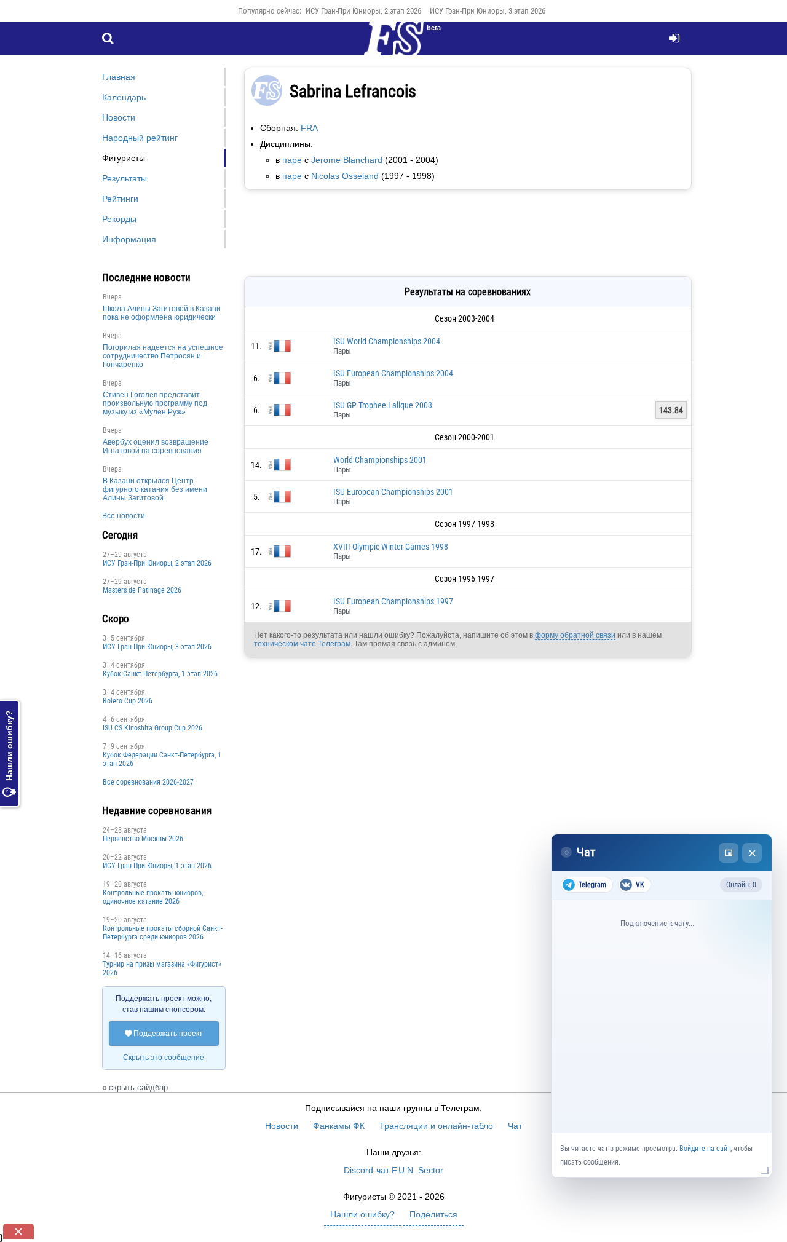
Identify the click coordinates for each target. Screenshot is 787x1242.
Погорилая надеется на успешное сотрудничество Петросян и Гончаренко (163, 356)
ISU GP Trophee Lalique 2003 (382, 405)
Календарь (124, 97)
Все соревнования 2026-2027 (148, 782)
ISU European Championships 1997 (393, 601)
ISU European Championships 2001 (393, 492)
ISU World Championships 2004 (386, 341)
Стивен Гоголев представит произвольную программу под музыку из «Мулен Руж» (155, 403)
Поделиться (433, 1214)
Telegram (592, 884)
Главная (118, 77)
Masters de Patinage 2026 (142, 590)
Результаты (124, 178)
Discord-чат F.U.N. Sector (393, 1170)
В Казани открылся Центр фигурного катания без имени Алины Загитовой (155, 489)
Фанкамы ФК (339, 1126)
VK (640, 884)
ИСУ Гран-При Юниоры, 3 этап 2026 (487, 10)
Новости (118, 117)
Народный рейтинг (140, 138)
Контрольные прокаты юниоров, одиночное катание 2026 (153, 897)
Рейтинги (120, 199)
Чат (515, 1126)
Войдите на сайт (704, 1148)
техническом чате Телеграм (302, 643)
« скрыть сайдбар (135, 1087)
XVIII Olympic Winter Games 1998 (390, 547)
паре (292, 160)
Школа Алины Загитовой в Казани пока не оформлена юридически (162, 313)
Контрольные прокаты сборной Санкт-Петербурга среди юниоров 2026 (163, 932)
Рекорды (119, 219)
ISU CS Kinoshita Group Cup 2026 (152, 728)
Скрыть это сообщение (163, 1057)
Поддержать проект (164, 1033)
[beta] (393, 45)
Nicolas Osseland (345, 176)
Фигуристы (123, 158)
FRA (309, 128)
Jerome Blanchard (346, 160)
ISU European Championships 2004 (393, 373)
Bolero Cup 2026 (127, 701)
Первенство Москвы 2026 (143, 838)
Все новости (123, 516)
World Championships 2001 (380, 460)
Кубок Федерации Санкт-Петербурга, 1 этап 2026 (162, 759)
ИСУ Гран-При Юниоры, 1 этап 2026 (157, 865)
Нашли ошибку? (9, 753)
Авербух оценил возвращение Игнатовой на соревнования (155, 446)
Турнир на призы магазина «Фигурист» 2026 (162, 968)
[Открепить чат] (728, 853)
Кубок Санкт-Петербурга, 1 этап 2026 (160, 674)
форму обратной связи (575, 635)
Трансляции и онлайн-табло (436, 1126)
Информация (129, 239)
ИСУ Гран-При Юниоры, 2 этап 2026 (363, 10)
